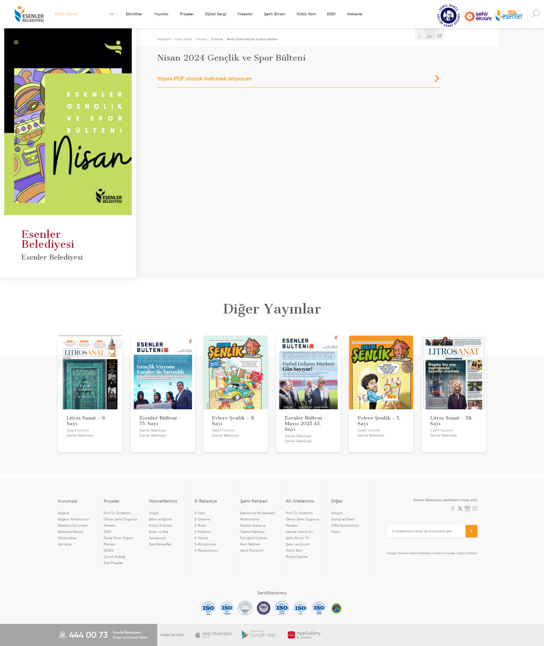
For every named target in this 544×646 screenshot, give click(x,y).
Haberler (355, 13)
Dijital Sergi (215, 13)
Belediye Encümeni (73, 525)
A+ (430, 36)
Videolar (245, 13)
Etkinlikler (134, 13)
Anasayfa (164, 39)
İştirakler (65, 544)
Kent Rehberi (250, 544)
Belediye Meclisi (70, 531)
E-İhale (200, 525)
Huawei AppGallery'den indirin (304, 635)
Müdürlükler (67, 538)
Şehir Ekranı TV (477, 16)
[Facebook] (452, 509)
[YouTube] (474, 509)
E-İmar (200, 513)
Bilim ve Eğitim (160, 519)
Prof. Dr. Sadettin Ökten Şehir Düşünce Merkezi (120, 519)
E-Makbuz (203, 531)
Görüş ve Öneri (342, 519)
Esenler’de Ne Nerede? (257, 513)
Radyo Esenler (509, 16)
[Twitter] (460, 509)
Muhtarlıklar (250, 519)
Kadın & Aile (158, 531)
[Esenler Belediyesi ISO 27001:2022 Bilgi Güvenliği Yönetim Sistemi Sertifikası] (245, 608)
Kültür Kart (306, 13)
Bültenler (217, 39)
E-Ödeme (202, 519)
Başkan (63, 513)
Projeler (187, 13)
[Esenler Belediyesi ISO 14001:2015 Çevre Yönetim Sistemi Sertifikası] (227, 608)
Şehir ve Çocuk (297, 544)
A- (420, 36)
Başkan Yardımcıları (73, 519)
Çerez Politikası (467, 553)
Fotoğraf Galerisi (253, 538)
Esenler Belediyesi (29, 14)
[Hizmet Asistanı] (535, 14)
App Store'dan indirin (213, 635)
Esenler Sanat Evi (299, 531)
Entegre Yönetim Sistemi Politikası (409, 553)
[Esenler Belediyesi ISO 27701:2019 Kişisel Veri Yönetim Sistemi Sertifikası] (263, 608)
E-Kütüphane (205, 544)
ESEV (331, 13)
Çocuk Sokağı (115, 556)
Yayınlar (161, 13)
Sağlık (154, 513)
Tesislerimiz (157, 538)
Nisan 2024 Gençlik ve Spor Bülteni (252, 39)
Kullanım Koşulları (444, 553)
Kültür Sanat (448, 15)
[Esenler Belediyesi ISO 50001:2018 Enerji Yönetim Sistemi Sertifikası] (319, 608)
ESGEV (109, 550)
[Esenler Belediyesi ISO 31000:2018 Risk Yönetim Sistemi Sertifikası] (282, 608)
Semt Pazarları (252, 550)
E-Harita (201, 538)
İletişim (336, 513)
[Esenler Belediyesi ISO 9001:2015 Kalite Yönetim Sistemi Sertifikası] (208, 608)
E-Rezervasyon (206, 550)
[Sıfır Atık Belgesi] (337, 608)
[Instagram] (467, 509)
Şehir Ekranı (274, 13)
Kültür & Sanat (160, 525)
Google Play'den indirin (259, 635)
